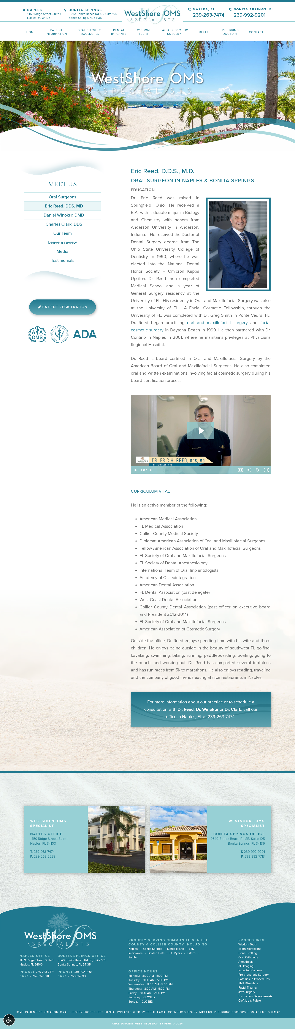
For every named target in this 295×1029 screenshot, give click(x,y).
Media (62, 251)
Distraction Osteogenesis (255, 996)
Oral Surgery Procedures (81, 1012)
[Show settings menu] (257, 470)
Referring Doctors (230, 1012)
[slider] (192, 470)
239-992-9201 (254, 852)
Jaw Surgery (246, 992)
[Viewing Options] (9, 1020)
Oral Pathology (248, 957)
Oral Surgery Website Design (135, 1023)
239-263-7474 (221, 716)
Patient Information (41, 1012)
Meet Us (62, 184)
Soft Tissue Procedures (254, 979)
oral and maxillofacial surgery (217, 322)
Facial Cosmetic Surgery (177, 1012)
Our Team (62, 233)
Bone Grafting (247, 953)
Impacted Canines (250, 970)
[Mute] (249, 470)
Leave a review (62, 242)
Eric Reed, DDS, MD (64, 206)
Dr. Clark (233, 709)
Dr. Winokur (207, 709)
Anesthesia (245, 962)
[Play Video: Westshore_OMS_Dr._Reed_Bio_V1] (200, 430)
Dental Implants (118, 1012)
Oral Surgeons (62, 197)
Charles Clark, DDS (64, 224)
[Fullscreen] (266, 470)
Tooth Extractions (249, 949)
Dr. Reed (186, 709)
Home (30, 32)
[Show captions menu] (240, 470)
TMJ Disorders (248, 983)
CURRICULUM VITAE (150, 491)
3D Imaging (246, 966)
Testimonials (62, 260)
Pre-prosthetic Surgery (253, 975)
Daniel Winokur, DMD (64, 215)
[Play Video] (135, 470)
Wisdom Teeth (247, 944)
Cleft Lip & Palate (249, 1000)
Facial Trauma (247, 987)
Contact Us (256, 1012)
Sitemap (274, 1012)
